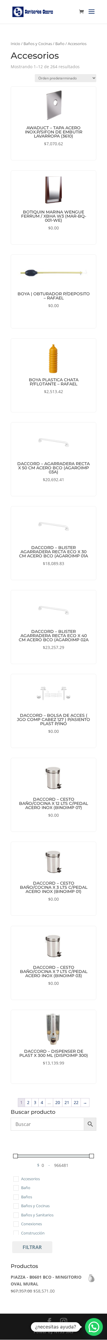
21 (66, 1102)
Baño (59, 43)
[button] (94, 1327)
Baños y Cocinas (37, 43)
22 (76, 1102)
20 (57, 1102)
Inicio (15, 43)
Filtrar (32, 1247)
